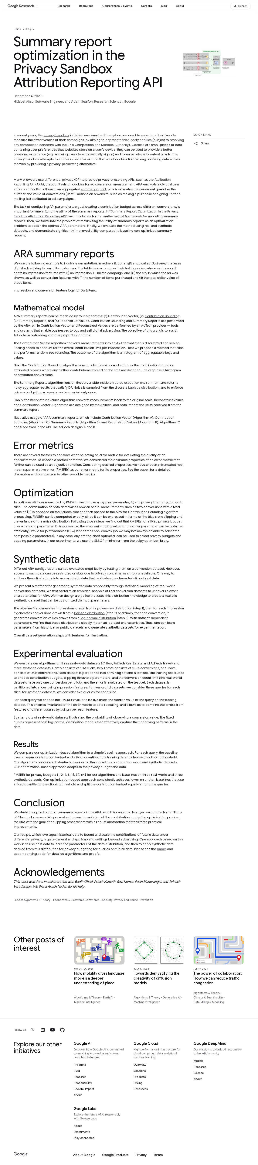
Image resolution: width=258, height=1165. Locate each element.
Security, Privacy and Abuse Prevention (127, 900)
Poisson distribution (89, 613)
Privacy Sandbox (56, 135)
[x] (32, 1029)
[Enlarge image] (241, 96)
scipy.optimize (147, 541)
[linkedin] (42, 1029)
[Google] (21, 1154)
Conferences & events (117, 6)
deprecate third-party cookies (128, 140)
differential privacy (59, 180)
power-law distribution (114, 608)
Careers (146, 6)
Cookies (138, 145)
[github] (62, 1029)
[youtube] (52, 1029)
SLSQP (99, 541)
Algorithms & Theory (37, 900)
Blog (164, 6)
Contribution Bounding (162, 316)
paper (144, 469)
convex (67, 526)
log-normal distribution (98, 618)
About (180, 6)
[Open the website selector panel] (37, 6)
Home (17, 29)
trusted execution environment (135, 383)
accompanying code (30, 854)
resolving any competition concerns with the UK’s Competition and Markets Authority (99, 142)
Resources (86, 6)
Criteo (107, 663)
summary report (93, 189)
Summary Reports (32, 321)
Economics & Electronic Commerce (76, 900)
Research (63, 6)
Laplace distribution (143, 387)
